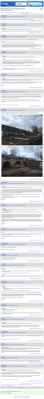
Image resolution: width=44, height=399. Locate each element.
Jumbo (3, 318)
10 (36, 13)
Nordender (4, 254)
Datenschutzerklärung (21, 396)
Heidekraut (4, 35)
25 (24, 12)
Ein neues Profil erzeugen (40, 0)
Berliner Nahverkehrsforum (8, 7)
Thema (13, 7)
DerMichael (4, 51)
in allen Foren (30, 12)
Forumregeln (28, 396)
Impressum (16, 396)
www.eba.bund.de (30, 19)
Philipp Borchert (5, 243)
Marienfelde (4, 15)
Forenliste (3, 12)
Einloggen (33, 0)
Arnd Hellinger (4, 182)
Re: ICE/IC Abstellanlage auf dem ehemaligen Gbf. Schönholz (9, 255)
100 (27, 12)
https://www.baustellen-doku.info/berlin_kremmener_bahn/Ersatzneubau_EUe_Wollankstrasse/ (16, 236)
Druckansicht (22, 387)
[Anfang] (28, 13)
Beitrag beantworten (33, 20)
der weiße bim (4, 74)
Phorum (18, 397)
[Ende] (42, 13)
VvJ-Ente (3, 264)
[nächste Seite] (41, 13)
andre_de (4, 204)
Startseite (2, 7)
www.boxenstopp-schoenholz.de (14, 335)
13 (40, 13)
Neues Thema (15, 12)
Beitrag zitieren (40, 20)
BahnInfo (29, 397)
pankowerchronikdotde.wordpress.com (8, 259)
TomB (3, 343)
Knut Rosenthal (5, 331)
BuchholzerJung (9, 10)
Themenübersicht (8, 12)
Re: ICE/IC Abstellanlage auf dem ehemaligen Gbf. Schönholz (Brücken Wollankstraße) (13, 16)
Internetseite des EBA (11, 326)
